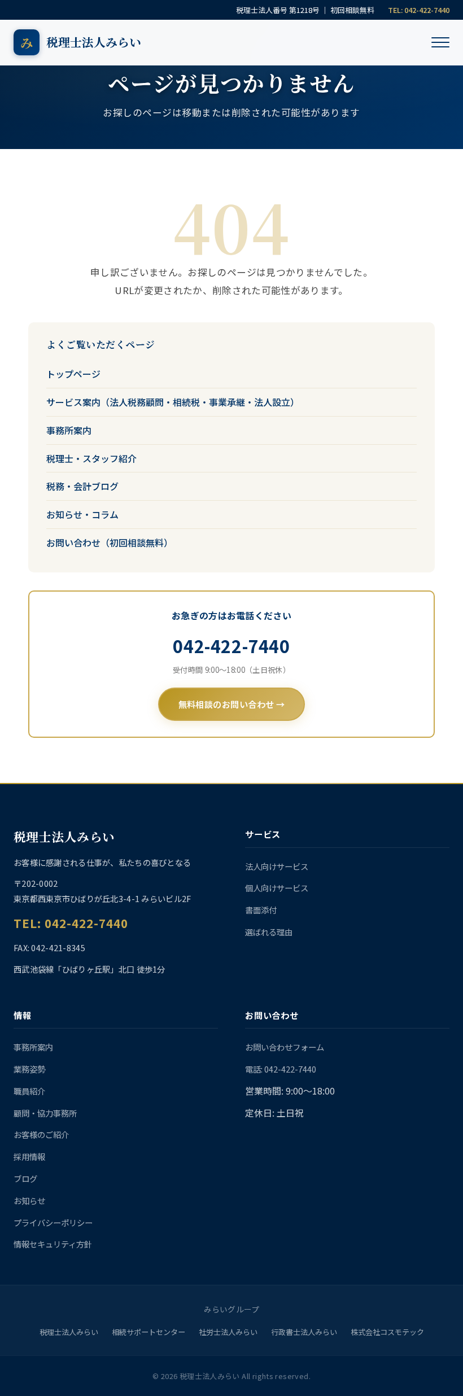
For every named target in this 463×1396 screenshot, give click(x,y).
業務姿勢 (29, 1069)
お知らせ (29, 1200)
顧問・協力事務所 (45, 1113)
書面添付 (261, 910)
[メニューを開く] (440, 42)
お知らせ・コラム (82, 514)
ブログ (25, 1178)
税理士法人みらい (69, 1332)
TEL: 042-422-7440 (418, 10)
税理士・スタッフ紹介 (91, 458)
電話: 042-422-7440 (280, 1069)
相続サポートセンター (148, 1332)
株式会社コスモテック (387, 1332)
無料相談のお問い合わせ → (231, 704)
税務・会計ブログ (82, 486)
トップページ (73, 373)
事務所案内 (68, 430)
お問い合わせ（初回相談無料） (109, 542)
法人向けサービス (276, 866)
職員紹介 (29, 1091)
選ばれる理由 (268, 932)
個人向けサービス (276, 888)
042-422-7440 (231, 645)
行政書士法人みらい (304, 1332)
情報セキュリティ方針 (53, 1244)
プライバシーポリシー (53, 1222)
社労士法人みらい (228, 1332)
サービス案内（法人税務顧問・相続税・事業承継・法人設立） (172, 402)
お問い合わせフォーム (284, 1047)
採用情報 (29, 1156)
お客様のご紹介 (41, 1134)
